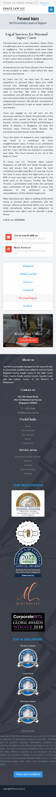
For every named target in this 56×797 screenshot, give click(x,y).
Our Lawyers (28, 434)
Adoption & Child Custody (28, 456)
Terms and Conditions (28, 774)
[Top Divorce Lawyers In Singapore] (28, 658)
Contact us (28, 443)
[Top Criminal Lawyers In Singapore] (28, 713)
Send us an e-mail (44, 4)
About (28, 426)
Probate (28, 306)
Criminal (28, 290)
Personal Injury (28, 298)
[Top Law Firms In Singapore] (28, 686)
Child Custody (28, 274)
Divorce (28, 282)
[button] (51, 9)
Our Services (28, 430)
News (28, 438)
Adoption (28, 266)
